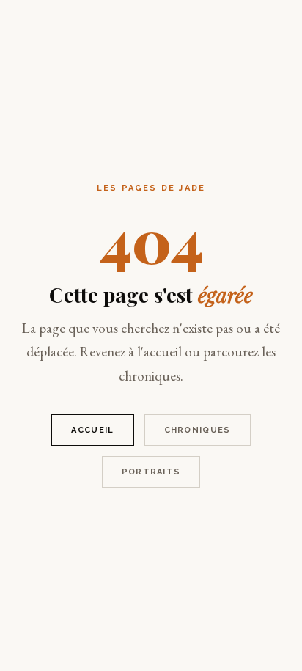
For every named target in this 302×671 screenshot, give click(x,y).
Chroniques (197, 430)
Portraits (151, 472)
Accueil (92, 430)
